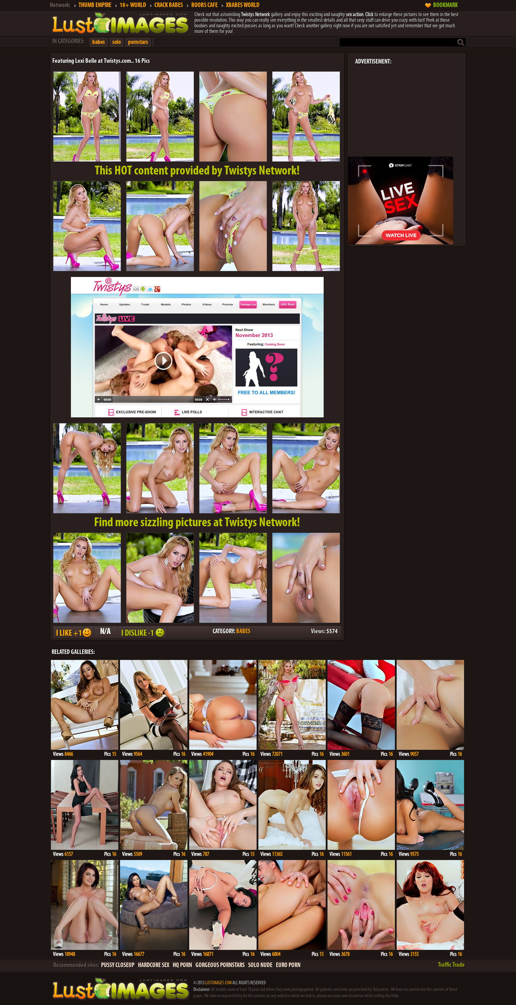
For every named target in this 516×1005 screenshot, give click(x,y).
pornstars (138, 42)
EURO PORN (288, 966)
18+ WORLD (133, 5)
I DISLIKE (142, 632)
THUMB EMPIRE (95, 5)
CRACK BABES (168, 5)
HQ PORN (182, 966)
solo (116, 42)
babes (98, 42)
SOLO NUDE (260, 966)
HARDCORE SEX (153, 966)
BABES (243, 632)
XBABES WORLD (242, 5)
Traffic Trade (451, 965)
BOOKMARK (445, 5)
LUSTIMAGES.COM (218, 983)
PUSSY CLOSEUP (117, 966)
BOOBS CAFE (204, 5)
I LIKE (73, 632)
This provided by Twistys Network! (197, 171)
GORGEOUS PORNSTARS (220, 966)
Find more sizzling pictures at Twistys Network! (197, 523)
